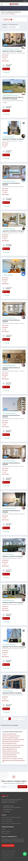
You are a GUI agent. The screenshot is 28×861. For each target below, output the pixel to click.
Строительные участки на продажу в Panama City (13, 745)
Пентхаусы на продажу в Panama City (10, 737)
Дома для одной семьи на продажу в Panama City (13, 739)
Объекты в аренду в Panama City (9, 734)
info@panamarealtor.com (8, 809)
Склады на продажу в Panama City (9, 751)
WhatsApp (6, 72)
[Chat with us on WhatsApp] (25, 854)
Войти (25, 1)
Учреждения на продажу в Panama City (10, 752)
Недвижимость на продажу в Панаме (9, 851)
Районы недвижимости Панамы (8, 855)
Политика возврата (6, 833)
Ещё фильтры (8, 19)
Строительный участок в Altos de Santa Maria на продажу (12, 98)
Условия (3, 829)
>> (23, 718)
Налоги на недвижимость (7, 819)
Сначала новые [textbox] (12, 27)
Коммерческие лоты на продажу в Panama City (12, 758)
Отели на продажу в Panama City (9, 754)
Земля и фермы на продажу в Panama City (11, 747)
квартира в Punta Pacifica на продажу (11, 320)
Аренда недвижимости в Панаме (8, 852)
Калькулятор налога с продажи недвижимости (11, 817)
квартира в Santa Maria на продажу (13, 231)
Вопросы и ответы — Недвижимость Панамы (11, 823)
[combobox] (14, 27)
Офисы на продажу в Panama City (9, 749)
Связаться (6, 68)
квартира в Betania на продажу (12, 693)
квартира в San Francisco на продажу (14, 646)
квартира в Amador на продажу (12, 51)
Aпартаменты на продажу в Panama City (11, 735)
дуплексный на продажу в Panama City (10, 741)
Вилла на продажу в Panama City (9, 743)
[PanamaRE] (14, 4)
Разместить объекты (8, 845)
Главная (2, 13)
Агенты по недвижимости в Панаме (8, 854)
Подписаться (22, 786)
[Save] (24, 35)
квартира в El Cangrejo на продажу (13, 139)
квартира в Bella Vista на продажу (12, 602)
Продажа (7, 13)
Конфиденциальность (6, 831)
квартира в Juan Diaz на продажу (12, 556)
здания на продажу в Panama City (9, 756)
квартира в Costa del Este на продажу (11, 184)
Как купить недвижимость (7, 821)
